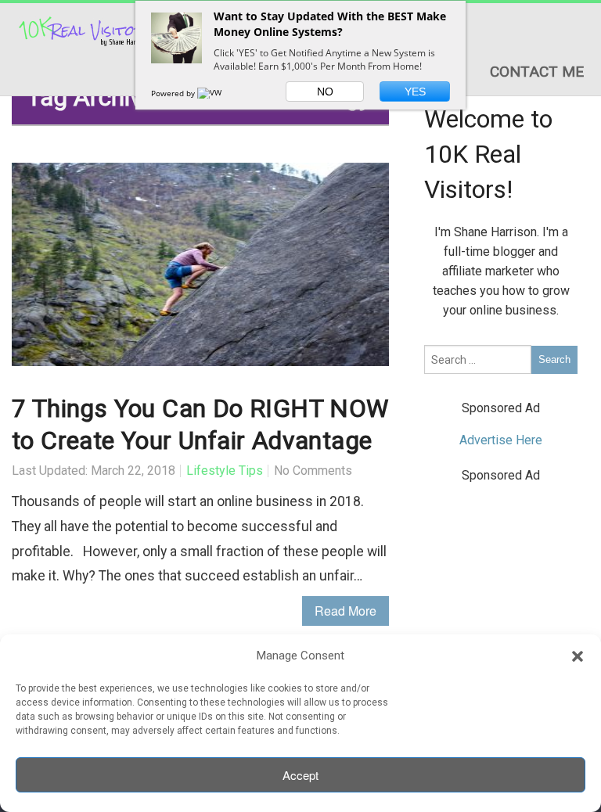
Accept (300, 775)
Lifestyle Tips (224, 470)
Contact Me (537, 72)
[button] (577, 656)
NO (325, 91)
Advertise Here (500, 440)
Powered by (174, 93)
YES (415, 91)
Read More (345, 611)
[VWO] (213, 93)
